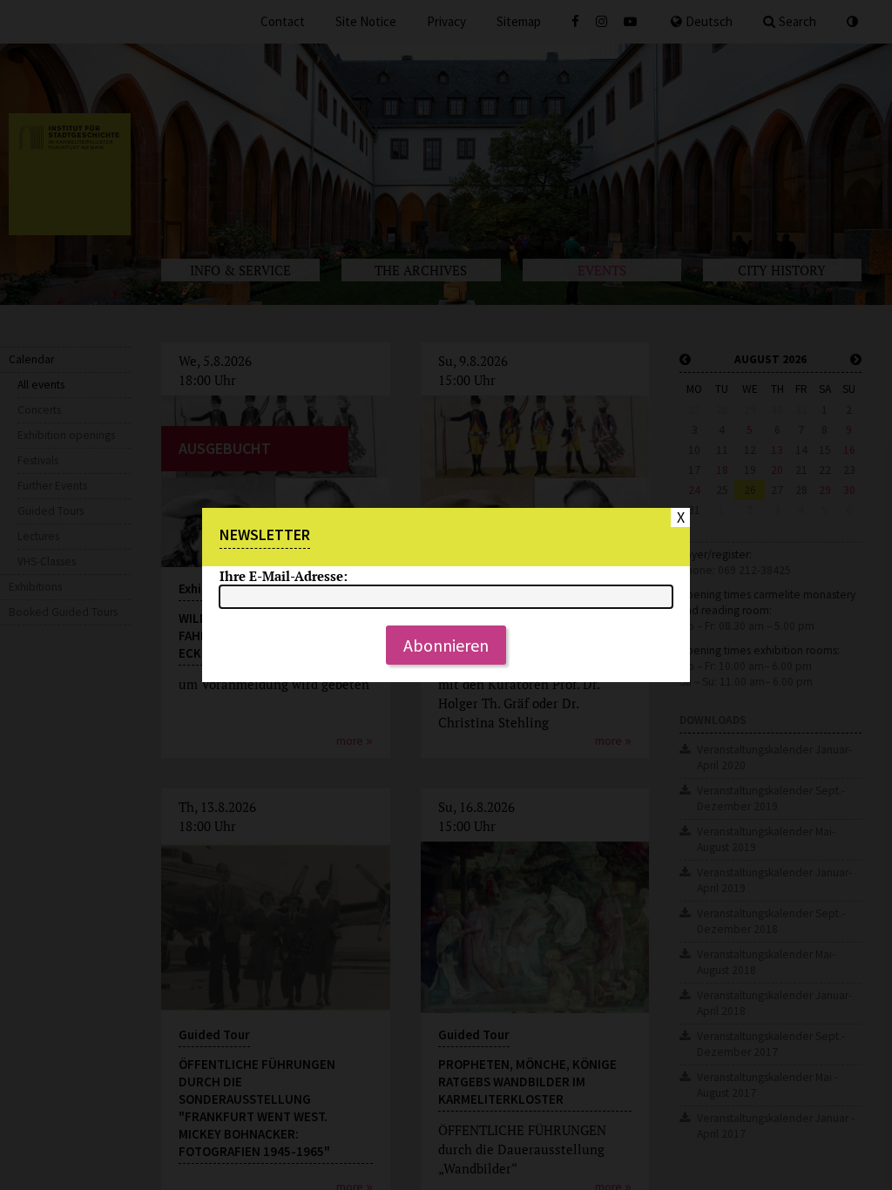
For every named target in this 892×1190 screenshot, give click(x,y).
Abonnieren (446, 645)
